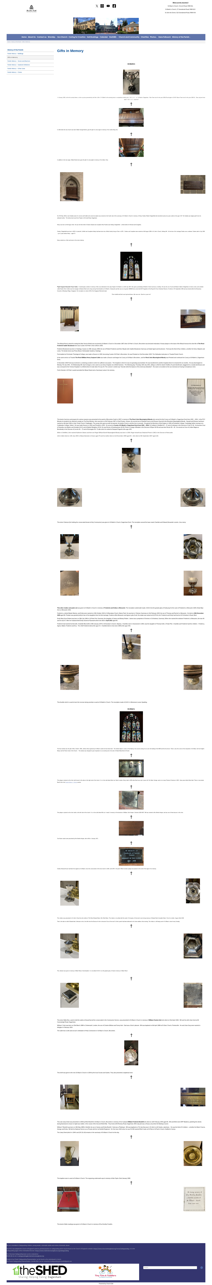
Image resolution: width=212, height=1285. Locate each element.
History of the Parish (180, 37)
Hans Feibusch (164, 37)
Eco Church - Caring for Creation (71, 37)
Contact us (41, 37)
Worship (51, 37)
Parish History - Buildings (15, 54)
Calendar (104, 37)
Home (24, 37)
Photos (153, 37)
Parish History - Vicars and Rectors (18, 61)
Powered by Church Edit (106, 1283)
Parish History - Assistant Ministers (18, 65)
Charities (145, 37)
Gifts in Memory (26, 42)
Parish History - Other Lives (16, 68)
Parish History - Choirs (14, 72)
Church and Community (129, 37)
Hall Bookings (92, 37)
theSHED (112, 37)
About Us (32, 37)
